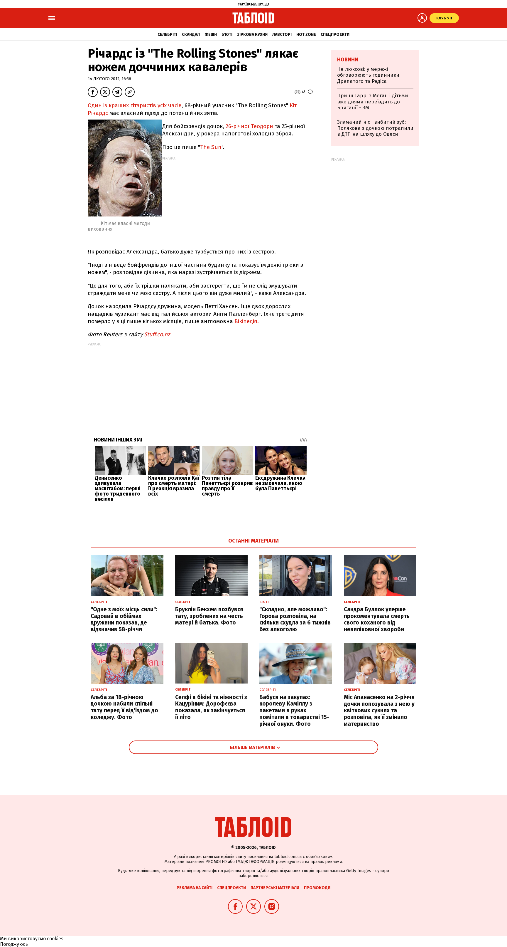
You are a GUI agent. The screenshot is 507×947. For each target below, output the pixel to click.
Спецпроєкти (335, 34)
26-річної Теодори (249, 126)
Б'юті (227, 34)
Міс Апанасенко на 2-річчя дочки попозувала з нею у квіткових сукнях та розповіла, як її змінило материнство (379, 710)
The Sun (211, 147)
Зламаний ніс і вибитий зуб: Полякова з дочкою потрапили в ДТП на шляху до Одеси (375, 128)
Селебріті (167, 34)
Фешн (211, 34)
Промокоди (317, 887)
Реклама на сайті (194, 887)
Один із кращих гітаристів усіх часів (135, 105)
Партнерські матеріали (275, 887)
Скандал (191, 34)
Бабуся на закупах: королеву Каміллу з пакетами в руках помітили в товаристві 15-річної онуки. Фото (294, 710)
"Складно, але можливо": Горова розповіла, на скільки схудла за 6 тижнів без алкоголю (295, 619)
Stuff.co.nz (157, 334)
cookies (55, 938)
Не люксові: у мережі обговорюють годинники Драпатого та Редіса (368, 75)
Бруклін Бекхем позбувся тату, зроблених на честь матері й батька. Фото (209, 616)
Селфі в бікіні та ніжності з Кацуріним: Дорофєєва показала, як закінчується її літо (211, 707)
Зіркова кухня (252, 34)
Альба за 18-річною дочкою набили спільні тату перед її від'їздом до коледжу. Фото (124, 707)
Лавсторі (282, 34)
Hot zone (306, 34)
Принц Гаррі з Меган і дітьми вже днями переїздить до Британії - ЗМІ (372, 102)
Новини (347, 59)
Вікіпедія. (246, 321)
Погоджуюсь (14, 944)
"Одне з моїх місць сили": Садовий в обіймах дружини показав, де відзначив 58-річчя (124, 619)
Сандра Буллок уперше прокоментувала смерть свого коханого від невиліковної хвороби (377, 619)
